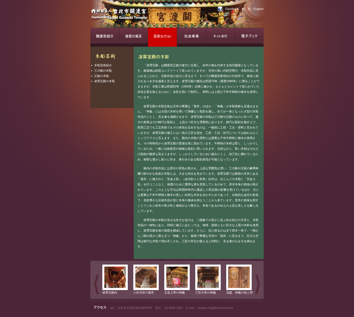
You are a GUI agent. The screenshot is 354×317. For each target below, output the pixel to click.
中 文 (246, 9)
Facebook (230, 9)
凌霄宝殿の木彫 (104, 81)
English (258, 9)
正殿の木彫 (101, 76)
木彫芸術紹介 (103, 65)
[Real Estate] (131, 14)
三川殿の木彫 (103, 70)
